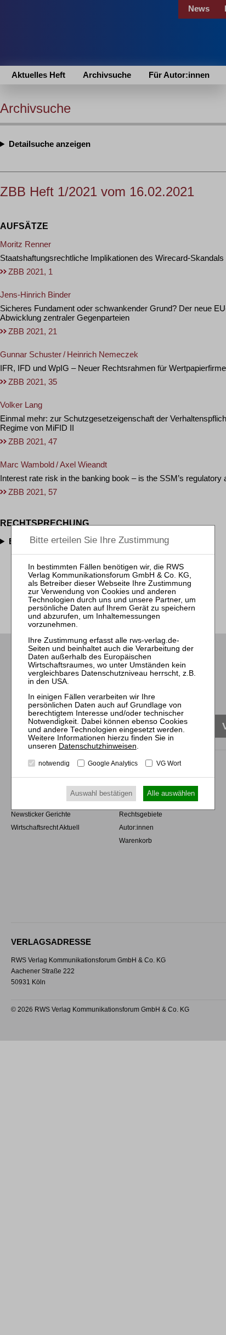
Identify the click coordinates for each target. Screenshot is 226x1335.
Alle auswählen (171, 793)
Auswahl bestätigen (101, 793)
